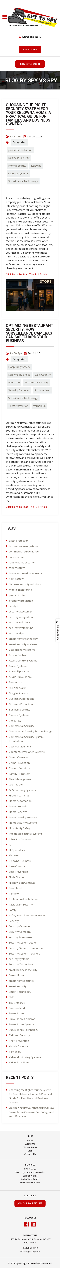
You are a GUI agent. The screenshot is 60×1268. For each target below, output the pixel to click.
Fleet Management (20, 779)
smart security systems (23, 644)
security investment (21, 937)
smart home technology (23, 638)
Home (30, 1140)
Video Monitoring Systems (25, 1057)
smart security (17, 986)
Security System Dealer (23, 942)
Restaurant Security (36, 382)
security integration (21, 617)
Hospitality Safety (19, 367)
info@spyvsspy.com (30, 1251)
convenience (16, 557)
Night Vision (16, 877)
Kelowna (36, 165)
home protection (19, 806)
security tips (16, 633)
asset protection (18, 540)
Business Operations (21, 698)
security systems (18, 173)
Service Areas (30, 1147)
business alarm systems (23, 546)
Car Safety (15, 720)
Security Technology (21, 964)
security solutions (19, 622)
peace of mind (17, 595)
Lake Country (43, 374)
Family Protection (19, 773)
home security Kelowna (23, 817)
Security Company (20, 931)
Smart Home (16, 975)
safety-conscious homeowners (27, 915)
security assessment (21, 611)
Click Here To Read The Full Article (27, 274)
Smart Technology (20, 991)
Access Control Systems (23, 660)
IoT (11, 844)
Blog (30, 1150)
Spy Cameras (17, 1002)
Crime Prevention (19, 763)
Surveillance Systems (21, 1024)
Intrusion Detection (20, 839)
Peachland (15, 888)
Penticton (14, 382)
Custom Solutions (19, 768)
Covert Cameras (18, 757)
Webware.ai (46, 1263)
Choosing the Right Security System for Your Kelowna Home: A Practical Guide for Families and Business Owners (28, 114)
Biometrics (15, 682)
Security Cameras (19, 390)
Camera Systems (19, 715)
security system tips (21, 628)
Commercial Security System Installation (26, 739)
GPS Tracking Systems (22, 790)
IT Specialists (17, 850)
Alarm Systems (18, 666)
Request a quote (30, 63)
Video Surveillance (20, 1062)
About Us (30, 1143)
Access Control (17, 655)
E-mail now (30, 49)
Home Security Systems (23, 822)
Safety (12, 910)
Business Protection (21, 704)
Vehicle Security (18, 1046)
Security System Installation (26, 948)
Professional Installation (23, 899)
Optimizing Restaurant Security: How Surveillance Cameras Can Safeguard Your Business (29, 333)
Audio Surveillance (20, 677)
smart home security (21, 980)
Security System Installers (24, 953)
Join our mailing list (30, 1203)
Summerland (42, 390)
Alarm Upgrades (19, 671)
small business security (23, 970)
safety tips (15, 606)
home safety (16, 579)
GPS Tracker (16, 784)
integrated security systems (25, 833)
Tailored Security (19, 1035)
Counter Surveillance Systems (27, 752)
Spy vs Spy (21, 1263)
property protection (20, 150)
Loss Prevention (18, 871)
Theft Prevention (18, 406)
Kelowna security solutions (25, 584)
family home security (22, 562)
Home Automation (20, 801)
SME (11, 997)
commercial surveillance (24, 551)
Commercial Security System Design (30, 731)
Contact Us (30, 1154)
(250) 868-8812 (31, 36)
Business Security (19, 158)
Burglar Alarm (17, 688)
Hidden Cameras (19, 795)
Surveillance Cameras (22, 1019)
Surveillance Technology (23, 181)
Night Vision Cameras (22, 882)
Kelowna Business (19, 374)
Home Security (17, 165)
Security (14, 921)
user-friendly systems (22, 649)
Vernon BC (39, 406)
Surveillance (16, 1013)
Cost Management (20, 746)
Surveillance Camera (30, 1182)
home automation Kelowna (25, 573)
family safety (17, 568)
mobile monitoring (20, 589)
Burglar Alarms (18, 693)
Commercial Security (21, 726)
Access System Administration (30, 1172)
